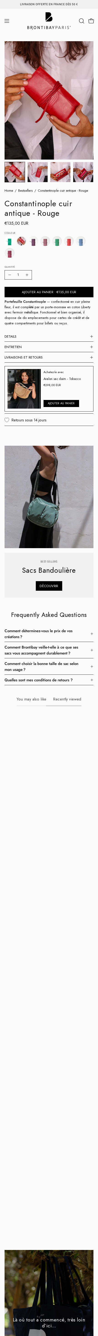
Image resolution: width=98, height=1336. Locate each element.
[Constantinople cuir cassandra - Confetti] (45, 241)
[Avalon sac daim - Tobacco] (24, 389)
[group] (49, 4)
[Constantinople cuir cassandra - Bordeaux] (33, 241)
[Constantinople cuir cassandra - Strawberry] (10, 253)
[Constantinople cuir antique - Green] (10, 241)
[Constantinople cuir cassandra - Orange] (69, 241)
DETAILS (10, 336)
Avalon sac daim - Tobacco (62, 379)
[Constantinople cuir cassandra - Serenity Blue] (81, 241)
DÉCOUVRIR (49, 586)
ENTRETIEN (13, 346)
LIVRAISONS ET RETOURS (24, 357)
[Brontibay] (49, 21)
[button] (81, 21)
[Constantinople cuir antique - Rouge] (15, 172)
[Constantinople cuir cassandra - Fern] (57, 241)
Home (9, 190)
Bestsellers (25, 190)
